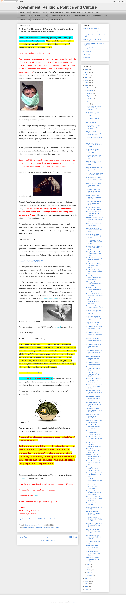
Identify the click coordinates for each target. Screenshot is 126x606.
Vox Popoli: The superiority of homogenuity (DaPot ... (94, 444)
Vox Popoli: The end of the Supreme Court (93, 363)
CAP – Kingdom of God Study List (93, 40)
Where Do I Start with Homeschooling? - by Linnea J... (93, 317)
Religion (22, 19)
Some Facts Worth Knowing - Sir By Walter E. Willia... (94, 519)
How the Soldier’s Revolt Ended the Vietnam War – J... (94, 295)
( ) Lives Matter (91, 122)
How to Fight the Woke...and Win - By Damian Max (93, 277)
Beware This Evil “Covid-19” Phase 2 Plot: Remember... (94, 380)
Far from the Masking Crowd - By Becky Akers (94, 306)
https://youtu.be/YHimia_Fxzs (30, 373)
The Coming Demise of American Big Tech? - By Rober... (93, 203)
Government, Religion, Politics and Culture (57, 7)
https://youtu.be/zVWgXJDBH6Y (31, 261)
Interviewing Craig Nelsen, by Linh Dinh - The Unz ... (94, 179)
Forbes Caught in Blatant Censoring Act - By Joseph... (94, 213)
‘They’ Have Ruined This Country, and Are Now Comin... (93, 253)
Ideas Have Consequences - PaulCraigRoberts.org (93, 432)
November (90, 90)
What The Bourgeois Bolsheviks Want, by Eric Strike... (93, 150)
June (88, 104)
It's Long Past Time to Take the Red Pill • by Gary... (93, 404)
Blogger (73, 602)
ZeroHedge (86, 57)
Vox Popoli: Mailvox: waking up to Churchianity (92, 416)
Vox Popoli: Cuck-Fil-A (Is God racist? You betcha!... (94, 265)
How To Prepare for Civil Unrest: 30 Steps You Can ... (93, 462)
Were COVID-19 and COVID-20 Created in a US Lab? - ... (94, 197)
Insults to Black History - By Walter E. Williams (93, 208)
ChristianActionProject (57, 15)
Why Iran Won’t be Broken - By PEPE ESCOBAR (94, 174)
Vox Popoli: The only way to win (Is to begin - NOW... (94, 259)
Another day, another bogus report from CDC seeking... (94, 340)
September (90, 96)
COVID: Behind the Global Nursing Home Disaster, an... (94, 219)
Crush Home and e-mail (90, 32)
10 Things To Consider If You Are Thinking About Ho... (94, 474)
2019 (87, 578)
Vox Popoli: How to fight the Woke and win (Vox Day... (94, 271)
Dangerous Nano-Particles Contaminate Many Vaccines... (93, 492)
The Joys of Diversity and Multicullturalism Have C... (94, 352)
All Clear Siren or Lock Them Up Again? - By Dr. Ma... (93, 235)
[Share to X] (49, 525)
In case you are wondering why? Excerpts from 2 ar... (93, 468)
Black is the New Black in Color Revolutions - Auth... (94, 247)
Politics (22, 12)
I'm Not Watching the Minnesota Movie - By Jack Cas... (93, 537)
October (89, 93)
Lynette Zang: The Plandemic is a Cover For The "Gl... (93, 426)
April (88, 567)
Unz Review (86, 54)
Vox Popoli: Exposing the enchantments (94, 421)
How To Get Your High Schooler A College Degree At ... (93, 358)
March (89, 570)
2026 (87, 69)
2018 (87, 581)
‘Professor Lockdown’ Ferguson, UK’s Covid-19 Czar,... (94, 498)
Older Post (73, 537)
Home (48, 537)
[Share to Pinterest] (53, 525)
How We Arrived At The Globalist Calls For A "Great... (93, 162)
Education (22, 15)
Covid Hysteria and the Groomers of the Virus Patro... (94, 392)
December (90, 88)
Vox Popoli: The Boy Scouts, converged (92, 323)
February (90, 572)
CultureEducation (79, 15)
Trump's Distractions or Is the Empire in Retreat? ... (94, 480)
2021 (87, 83)
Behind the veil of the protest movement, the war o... (94, 229)
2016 (87, 586)
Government (37, 12)
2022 (87, 80)
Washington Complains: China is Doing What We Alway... (93, 283)
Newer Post (23, 537)
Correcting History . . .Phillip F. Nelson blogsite (92, 547)
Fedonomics (75, 12)
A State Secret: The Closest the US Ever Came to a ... (93, 553)
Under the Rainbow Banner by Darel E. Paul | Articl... (93, 513)
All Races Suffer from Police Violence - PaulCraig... (93, 486)
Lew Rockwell (87, 51)
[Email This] (45, 525)
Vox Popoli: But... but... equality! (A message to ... (94, 334)
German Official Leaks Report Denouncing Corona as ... (93, 531)
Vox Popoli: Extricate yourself (92, 503)
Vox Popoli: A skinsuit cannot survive (92, 119)
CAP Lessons (55, 19)
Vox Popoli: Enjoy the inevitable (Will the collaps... (92, 559)
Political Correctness (56, 12)
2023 (87, 77)
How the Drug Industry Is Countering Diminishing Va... (94, 168)
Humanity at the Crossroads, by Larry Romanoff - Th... (93, 132)
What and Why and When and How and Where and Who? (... (94, 311)
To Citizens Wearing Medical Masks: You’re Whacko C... (94, 410)
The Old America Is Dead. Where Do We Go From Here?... (94, 156)
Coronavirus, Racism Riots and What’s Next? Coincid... (94, 144)
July (88, 101)
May (88, 564)
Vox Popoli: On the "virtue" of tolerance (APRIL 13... (94, 328)
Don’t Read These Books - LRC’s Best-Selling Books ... (94, 386)
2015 (87, 589)
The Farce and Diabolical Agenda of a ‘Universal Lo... (94, 138)
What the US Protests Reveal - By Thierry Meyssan (93, 398)
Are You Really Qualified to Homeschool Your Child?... (93, 374)
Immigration (97, 15)
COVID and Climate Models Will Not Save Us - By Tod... (93, 456)
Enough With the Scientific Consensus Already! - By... (94, 525)
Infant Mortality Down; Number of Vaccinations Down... (94, 113)
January (89, 575)
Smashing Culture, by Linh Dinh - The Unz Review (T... (93, 191)
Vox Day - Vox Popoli (89, 48)
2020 (87, 85)
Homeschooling (38, 19)
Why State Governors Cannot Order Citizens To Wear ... (94, 241)
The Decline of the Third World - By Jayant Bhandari (93, 126)
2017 (87, 584)
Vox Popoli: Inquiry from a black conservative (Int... (94, 346)
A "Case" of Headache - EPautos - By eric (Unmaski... (93, 301)
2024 (87, 74)
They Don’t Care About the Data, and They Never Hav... (93, 450)
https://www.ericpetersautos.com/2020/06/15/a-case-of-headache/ (37, 519)
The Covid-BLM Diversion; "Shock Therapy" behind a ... (94, 107)
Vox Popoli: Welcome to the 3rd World (93, 224)
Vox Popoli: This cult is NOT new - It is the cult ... (94, 438)
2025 (87, 72)
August (89, 98)
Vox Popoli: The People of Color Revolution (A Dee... (94, 368)
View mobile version (48, 540)
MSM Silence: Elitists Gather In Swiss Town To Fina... (93, 289)
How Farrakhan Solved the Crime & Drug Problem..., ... (93, 185)
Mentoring (38, 15)
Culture (90, 12)
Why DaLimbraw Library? (91, 28)
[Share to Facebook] (51, 525)
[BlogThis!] (47, 525)
